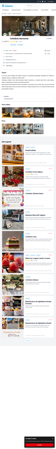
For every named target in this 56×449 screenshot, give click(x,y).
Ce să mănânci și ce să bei (30, 10)
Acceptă (39, 445)
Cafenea (27, 147)
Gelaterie (20, 44)
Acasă (4, 13)
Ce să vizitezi (44, 10)
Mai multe (28, 340)
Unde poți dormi (16, 10)
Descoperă (5, 10)
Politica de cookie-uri (49, 441)
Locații (9, 13)
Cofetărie (13, 44)
